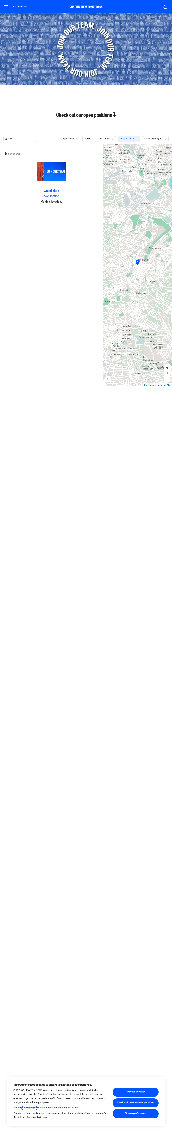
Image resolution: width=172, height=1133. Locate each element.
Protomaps (149, 384)
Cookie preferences (135, 1113)
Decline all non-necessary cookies (135, 1103)
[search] (20, 139)
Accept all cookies (135, 1092)
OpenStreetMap (164, 384)
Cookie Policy (29, 1108)
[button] (165, 6)
